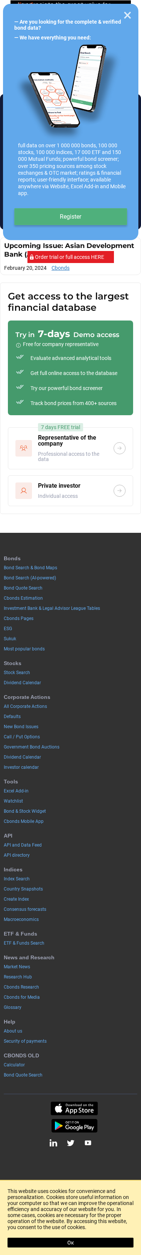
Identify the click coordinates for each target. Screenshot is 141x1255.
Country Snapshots (23, 889)
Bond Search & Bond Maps (30, 567)
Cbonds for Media (22, 997)
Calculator (14, 1065)
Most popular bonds (24, 649)
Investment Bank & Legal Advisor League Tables (52, 608)
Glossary (12, 1007)
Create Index (16, 899)
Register (70, 216)
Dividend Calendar (22, 682)
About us (13, 1031)
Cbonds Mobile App (24, 821)
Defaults (12, 716)
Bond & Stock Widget (25, 811)
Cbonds (61, 268)
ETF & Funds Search (24, 943)
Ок (70, 1243)
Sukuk (10, 638)
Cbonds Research (21, 987)
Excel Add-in (16, 791)
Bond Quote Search (23, 588)
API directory (17, 855)
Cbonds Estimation (23, 598)
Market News (17, 966)
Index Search (17, 879)
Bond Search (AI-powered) (30, 578)
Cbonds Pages (18, 618)
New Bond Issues (21, 726)
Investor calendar (21, 767)
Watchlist (13, 801)
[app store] (74, 1108)
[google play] (74, 1126)
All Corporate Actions (25, 706)
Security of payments (25, 1041)
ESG (8, 628)
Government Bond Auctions (31, 747)
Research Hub (18, 977)
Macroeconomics (21, 919)
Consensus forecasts (25, 909)
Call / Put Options (22, 736)
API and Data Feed (23, 845)
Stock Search (17, 672)
